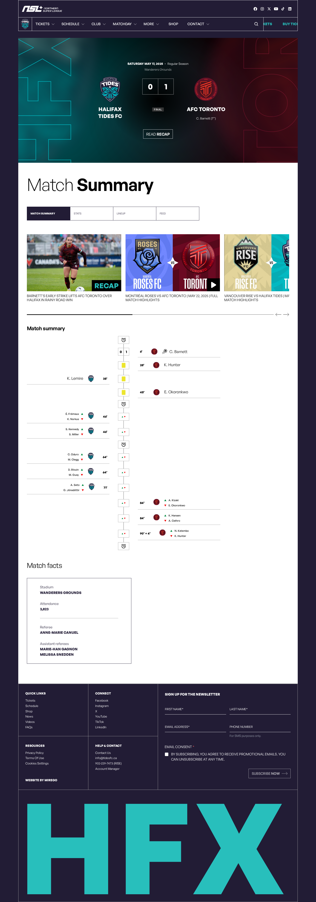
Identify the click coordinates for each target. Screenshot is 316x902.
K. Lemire (75, 378)
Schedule (70, 24)
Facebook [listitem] (101, 700)
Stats (77, 213)
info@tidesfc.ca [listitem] (106, 758)
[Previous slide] (278, 314)
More (149, 24)
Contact (195, 24)
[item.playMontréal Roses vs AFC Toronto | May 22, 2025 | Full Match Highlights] (173, 262)
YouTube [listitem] (101, 716)
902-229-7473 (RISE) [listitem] (108, 763)
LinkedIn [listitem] (100, 727)
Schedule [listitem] (31, 706)
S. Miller (74, 434)
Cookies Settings (37, 763)
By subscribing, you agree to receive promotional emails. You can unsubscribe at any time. (228, 756)
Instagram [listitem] (102, 706)
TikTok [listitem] (99, 722)
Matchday (122, 24)
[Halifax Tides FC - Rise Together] (42, 9)
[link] (255, 9)
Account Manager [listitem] (107, 768)
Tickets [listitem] (30, 700)
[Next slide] (286, 314)
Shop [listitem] (28, 711)
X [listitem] (96, 711)
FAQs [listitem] (28, 727)
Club (96, 24)
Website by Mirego (41, 780)
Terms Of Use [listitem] (34, 758)
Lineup (121, 213)
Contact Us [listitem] (103, 753)
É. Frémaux (72, 413)
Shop (173, 24)
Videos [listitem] (30, 722)
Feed (163, 213)
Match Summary (43, 213)
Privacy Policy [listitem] (34, 753)
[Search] (256, 24)
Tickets (42, 24)
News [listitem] (29, 716)
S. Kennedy (72, 429)
